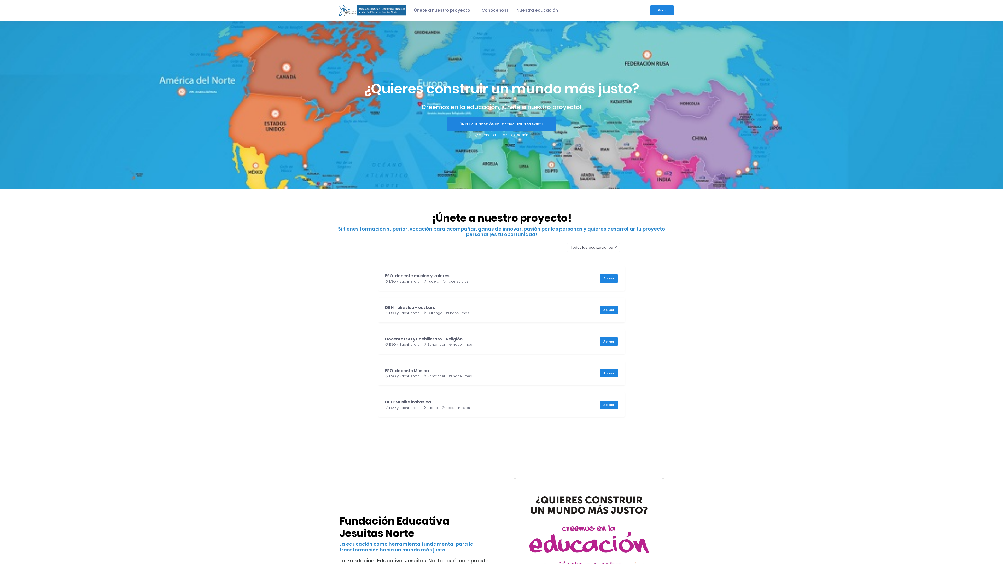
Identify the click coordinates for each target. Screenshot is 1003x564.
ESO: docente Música (407, 370)
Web (662, 10)
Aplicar (608, 278)
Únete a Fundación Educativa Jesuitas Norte (501, 124)
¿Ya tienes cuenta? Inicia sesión (501, 134)
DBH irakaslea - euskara (410, 307)
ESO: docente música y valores (417, 276)
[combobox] (593, 247)
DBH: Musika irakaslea (408, 402)
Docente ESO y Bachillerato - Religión (424, 339)
